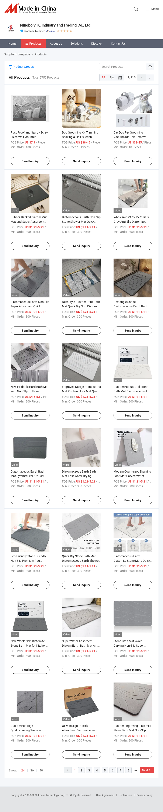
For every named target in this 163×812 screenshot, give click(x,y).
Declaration (125, 795)
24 (23, 770)
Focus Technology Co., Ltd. (53, 795)
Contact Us (118, 43)
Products (35, 43)
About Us (56, 43)
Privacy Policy (144, 795)
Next (145, 770)
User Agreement (105, 795)
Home (12, 43)
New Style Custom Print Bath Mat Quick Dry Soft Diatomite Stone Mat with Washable (81, 306)
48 (41, 770)
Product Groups (23, 67)
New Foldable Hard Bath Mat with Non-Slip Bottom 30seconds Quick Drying (30, 391)
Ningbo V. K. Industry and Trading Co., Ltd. (55, 25)
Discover (97, 43)
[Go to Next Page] (150, 77)
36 (32, 770)
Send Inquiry (30, 161)
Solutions (76, 43)
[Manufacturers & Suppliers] (31, 8)
